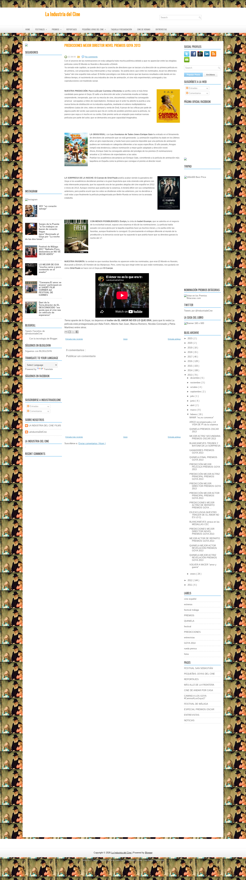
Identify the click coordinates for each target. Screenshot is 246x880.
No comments (91, 57)
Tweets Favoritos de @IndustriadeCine (35, 332)
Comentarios (35, 411)
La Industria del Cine (62, 14)
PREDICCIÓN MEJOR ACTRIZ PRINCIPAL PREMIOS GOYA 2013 (204, 476)
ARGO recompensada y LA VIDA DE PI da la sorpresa (203, 423)
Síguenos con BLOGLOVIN (38, 351)
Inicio (125, 339)
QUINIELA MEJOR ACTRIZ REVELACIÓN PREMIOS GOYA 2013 (203, 557)
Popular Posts (193, 75)
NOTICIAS (189, 720)
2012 (190, 580)
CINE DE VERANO (143, 29)
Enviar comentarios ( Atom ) (92, 443)
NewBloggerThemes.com (154, 860)
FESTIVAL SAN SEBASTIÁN (198, 668)
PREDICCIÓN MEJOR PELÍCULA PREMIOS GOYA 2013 (204, 467)
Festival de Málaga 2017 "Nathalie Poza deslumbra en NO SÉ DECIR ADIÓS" (50, 250)
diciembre (195, 378)
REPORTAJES (71, 29)
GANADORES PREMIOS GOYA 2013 (201, 451)
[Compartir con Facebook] (77, 332)
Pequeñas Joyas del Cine (94, 29)
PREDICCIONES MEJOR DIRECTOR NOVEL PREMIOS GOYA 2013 (102, 45)
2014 (190, 370)
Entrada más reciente (74, 339)
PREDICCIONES (192, 632)
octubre (194, 387)
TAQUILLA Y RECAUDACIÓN (121, 29)
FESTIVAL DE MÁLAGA (196, 704)
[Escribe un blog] (69, 332)
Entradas (33, 406)
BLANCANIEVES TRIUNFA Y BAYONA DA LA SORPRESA (204, 444)
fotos (186, 654)
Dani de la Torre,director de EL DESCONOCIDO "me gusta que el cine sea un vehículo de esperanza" (50, 308)
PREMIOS (56, 29)
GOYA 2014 (189, 643)
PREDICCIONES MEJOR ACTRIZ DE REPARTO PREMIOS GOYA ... (202, 505)
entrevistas (189, 637)
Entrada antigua (174, 339)
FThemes (95, 860)
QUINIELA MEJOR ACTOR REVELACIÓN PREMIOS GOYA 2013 (203, 548)
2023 (190, 338)
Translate (48, 369)
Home (27, 29)
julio (192, 396)
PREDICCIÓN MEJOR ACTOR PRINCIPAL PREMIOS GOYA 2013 (204, 495)
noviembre (195, 382)
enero (193, 574)
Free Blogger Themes (134, 860)
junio (192, 401)
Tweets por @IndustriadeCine (198, 310)
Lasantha (119, 860)
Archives (210, 75)
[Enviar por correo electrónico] (66, 332)
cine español (190, 599)
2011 (190, 585)
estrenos (188, 604)
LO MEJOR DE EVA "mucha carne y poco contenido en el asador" (50, 268)
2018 (190, 352)
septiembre (196, 391)
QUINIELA (189, 621)
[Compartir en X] (73, 332)
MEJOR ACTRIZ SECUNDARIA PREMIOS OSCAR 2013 (204, 437)
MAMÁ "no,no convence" (201, 417)
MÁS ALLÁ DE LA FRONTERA (199, 685)
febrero (194, 414)
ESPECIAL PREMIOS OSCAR (199, 709)
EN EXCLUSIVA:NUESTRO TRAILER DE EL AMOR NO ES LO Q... (204, 515)
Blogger (53, 338)
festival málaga (191, 610)
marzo (193, 410)
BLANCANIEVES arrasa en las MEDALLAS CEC (204, 523)
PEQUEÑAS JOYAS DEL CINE (199, 674)
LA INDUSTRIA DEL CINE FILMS (44, 425)
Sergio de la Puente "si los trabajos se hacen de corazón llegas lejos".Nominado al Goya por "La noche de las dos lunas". (42, 231)
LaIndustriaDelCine (37, 432)
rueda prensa (190, 648)
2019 (190, 347)
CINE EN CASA (32, 36)
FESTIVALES (41, 29)
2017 (190, 356)
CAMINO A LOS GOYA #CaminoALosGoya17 (195, 697)
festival (187, 626)
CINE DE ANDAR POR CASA (198, 690)
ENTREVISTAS (161, 29)
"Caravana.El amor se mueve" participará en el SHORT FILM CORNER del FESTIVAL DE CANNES (50, 288)
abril (192, 405)
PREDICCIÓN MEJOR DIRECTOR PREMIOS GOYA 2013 (205, 486)
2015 (190, 366)
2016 (190, 361)
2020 (190, 343)
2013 (190, 375)
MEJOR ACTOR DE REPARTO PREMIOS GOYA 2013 (204, 539)
